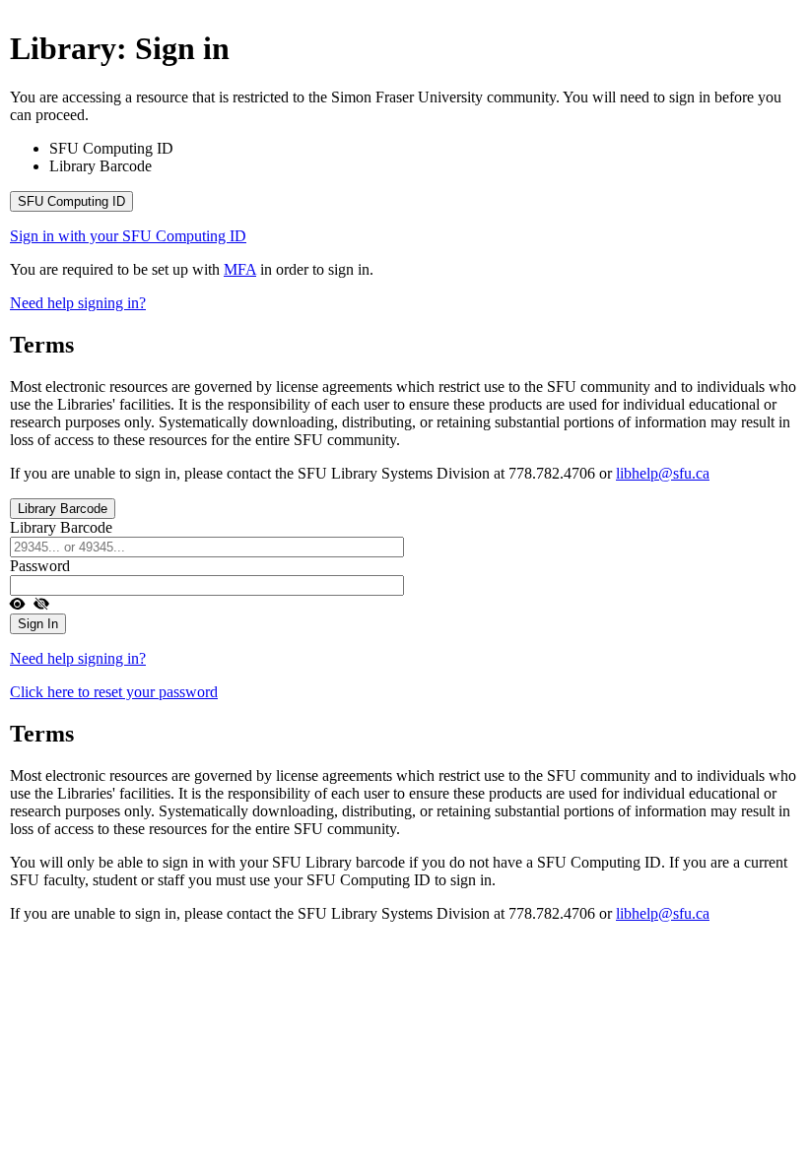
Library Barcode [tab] (100, 166)
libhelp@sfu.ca (662, 473)
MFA (240, 269)
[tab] (404, 201)
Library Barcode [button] (62, 508)
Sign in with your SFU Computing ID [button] (128, 235)
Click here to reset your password (114, 691)
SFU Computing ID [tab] (111, 148)
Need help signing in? (78, 302)
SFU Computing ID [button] (71, 201)
